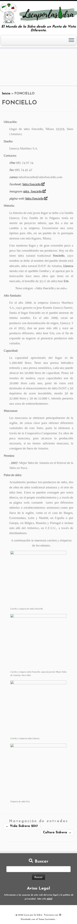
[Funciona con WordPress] (60, 914)
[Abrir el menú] (71, 40)
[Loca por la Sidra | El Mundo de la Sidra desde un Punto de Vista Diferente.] (38, 13)
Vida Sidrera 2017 (22, 826)
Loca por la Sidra (33, 915)
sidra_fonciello (32, 191)
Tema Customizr (46, 919)
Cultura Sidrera (57, 832)
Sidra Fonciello (31, 184)
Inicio (6, 93)
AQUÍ (49, 899)
